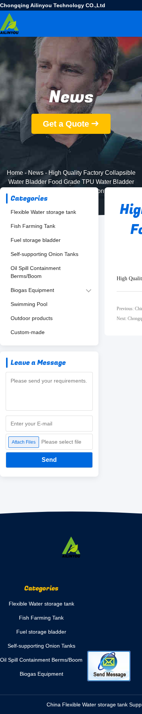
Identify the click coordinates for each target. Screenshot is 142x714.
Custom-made (28, 332)
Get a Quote (66, 124)
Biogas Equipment (32, 290)
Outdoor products (32, 318)
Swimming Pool (29, 304)
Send (49, 460)
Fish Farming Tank (33, 226)
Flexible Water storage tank (43, 212)
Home (15, 172)
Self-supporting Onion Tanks (44, 254)
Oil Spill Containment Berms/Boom (36, 272)
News (36, 172)
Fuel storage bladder (36, 240)
